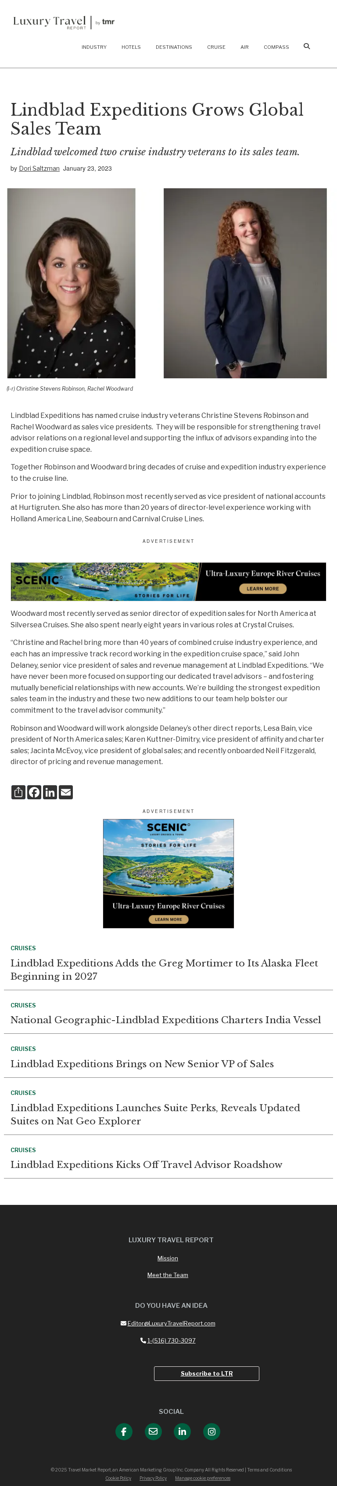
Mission (168, 1258)
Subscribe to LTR (207, 1373)
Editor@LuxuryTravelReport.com (171, 1323)
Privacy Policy (153, 1478)
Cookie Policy (118, 1478)
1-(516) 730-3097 (171, 1340)
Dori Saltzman (39, 168)
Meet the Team (167, 1274)
